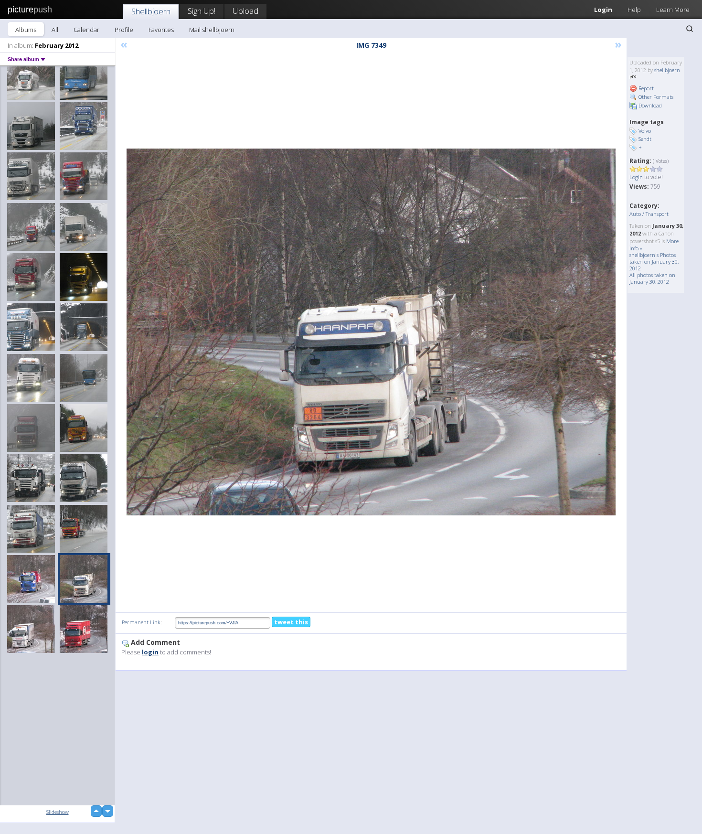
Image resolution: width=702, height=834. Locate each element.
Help (634, 9)
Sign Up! (201, 10)
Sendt (644, 138)
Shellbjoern (150, 11)
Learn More (673, 9)
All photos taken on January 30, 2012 (652, 278)
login (150, 652)
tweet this (291, 622)
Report (645, 88)
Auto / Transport (649, 213)
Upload (245, 10)
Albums (25, 29)
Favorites (161, 29)
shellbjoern (667, 70)
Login (603, 9)
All (55, 29)
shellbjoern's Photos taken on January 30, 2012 (654, 261)
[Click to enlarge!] (371, 332)
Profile (124, 29)
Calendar (86, 29)
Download (649, 105)
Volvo (644, 130)
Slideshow (57, 811)
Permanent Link (141, 622)
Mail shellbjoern (211, 29)
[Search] (689, 28)
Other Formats (655, 96)
